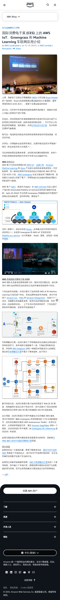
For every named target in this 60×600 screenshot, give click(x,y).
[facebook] (7, 572)
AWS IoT (30, 165)
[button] (13, 16)
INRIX (34, 97)
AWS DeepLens (18, 348)
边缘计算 (40, 165)
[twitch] (20, 572)
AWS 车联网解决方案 (38, 462)
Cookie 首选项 (27, 587)
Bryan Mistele (52, 97)
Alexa (23, 168)
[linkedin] (11, 572)
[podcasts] (29, 572)
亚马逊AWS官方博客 (11, 27)
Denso (29, 229)
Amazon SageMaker (40, 425)
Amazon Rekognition (36, 298)
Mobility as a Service (11, 235)
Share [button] (18, 48)
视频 (6, 238)
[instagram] (16, 572)
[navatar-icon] (55, 5)
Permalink (6, 48)
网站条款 (14, 587)
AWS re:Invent (40, 186)
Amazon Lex (12, 298)
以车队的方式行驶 (39, 125)
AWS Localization (12, 45)
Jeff (6, 474)
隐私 (5, 587)
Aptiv (13, 186)
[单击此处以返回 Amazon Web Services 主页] (30, 5)
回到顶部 (28, 580)
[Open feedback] (56, 300)
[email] (33, 572)
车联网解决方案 (15, 351)
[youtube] (24, 572)
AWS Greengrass (25, 174)
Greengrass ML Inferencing (43, 428)
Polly (21, 298)
